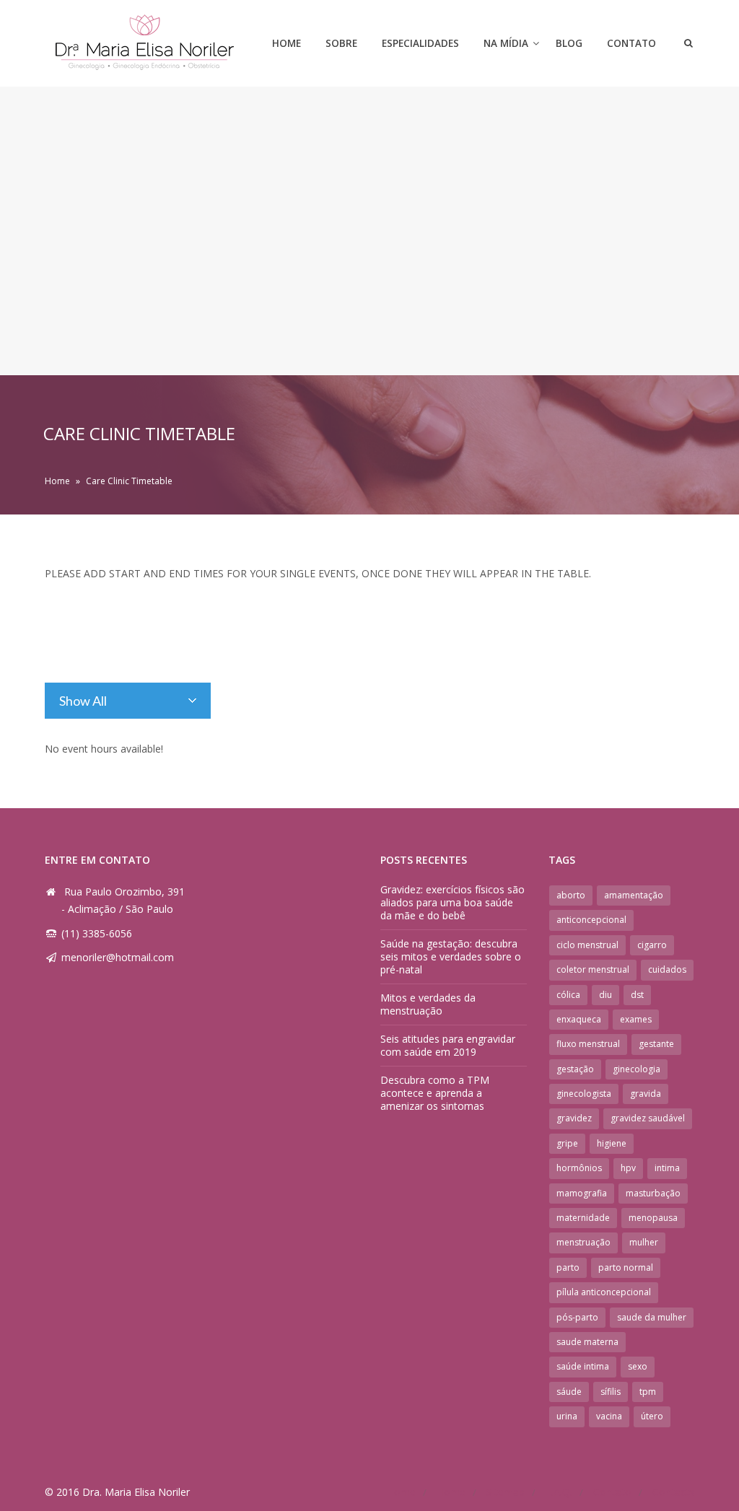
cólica (568, 995)
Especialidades (420, 43)
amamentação (633, 895)
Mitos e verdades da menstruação (428, 1004)
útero (652, 1416)
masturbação (653, 1193)
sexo (637, 1366)
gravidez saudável (648, 1118)
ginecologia (636, 1069)
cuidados (667, 969)
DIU (605, 995)
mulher (643, 1242)
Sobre (341, 43)
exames (636, 1019)
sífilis (610, 1391)
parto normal (625, 1267)
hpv (628, 1168)
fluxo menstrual (588, 1044)
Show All (83, 701)
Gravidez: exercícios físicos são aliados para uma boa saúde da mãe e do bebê (452, 902)
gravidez (574, 1118)
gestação (575, 1069)
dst (637, 995)
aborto (570, 895)
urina (566, 1416)
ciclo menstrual (587, 945)
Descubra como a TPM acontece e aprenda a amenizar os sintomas (434, 1093)
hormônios (579, 1168)
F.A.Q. (559, 1492)
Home (286, 43)
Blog (569, 43)
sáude (569, 1391)
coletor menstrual (592, 969)
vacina (609, 1416)
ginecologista (583, 1093)
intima (667, 1168)
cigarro (652, 945)
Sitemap (505, 1492)
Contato (631, 43)
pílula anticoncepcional (603, 1292)
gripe (567, 1143)
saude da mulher (651, 1317)
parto (568, 1267)
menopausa (653, 1218)
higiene (611, 1143)
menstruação (583, 1242)
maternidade (583, 1218)
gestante (656, 1044)
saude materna (587, 1342)
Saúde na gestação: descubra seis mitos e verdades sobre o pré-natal (450, 956)
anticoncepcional (591, 920)
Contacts (673, 1492)
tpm (647, 1391)
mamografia (581, 1193)
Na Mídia (506, 43)
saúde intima (582, 1366)
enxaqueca (578, 1019)
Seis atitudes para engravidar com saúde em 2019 (447, 1045)
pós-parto (577, 1317)
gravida (645, 1093)
